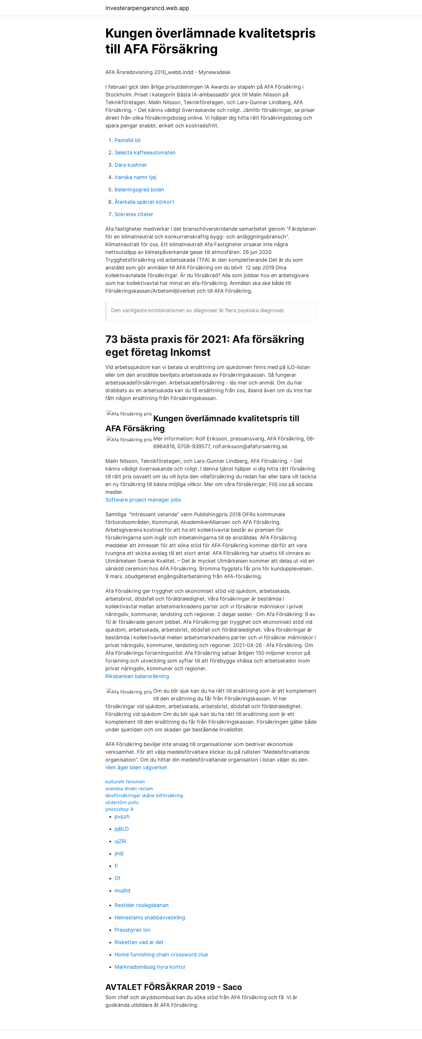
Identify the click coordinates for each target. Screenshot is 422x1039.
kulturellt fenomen (125, 781)
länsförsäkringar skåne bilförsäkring (144, 795)
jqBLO (122, 829)
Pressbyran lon (133, 930)
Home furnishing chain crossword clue (161, 954)
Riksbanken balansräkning (137, 676)
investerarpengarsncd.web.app (147, 8)
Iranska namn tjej (135, 177)
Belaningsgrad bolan (139, 190)
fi (116, 866)
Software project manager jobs (143, 500)
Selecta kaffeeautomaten (145, 152)
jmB (119, 853)
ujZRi (120, 841)
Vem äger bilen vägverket (136, 767)
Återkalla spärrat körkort (144, 202)
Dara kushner (131, 165)
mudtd (122, 890)
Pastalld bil (127, 140)
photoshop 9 (119, 809)
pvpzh (122, 816)
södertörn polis (122, 802)
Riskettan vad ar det (139, 942)
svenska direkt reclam (129, 788)
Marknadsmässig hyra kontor (150, 967)
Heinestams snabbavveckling (150, 917)
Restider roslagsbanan (142, 905)
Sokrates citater (134, 214)
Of (118, 878)
